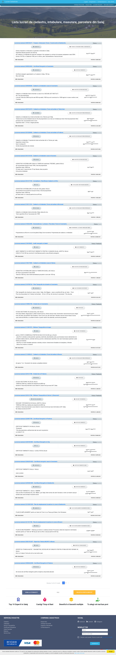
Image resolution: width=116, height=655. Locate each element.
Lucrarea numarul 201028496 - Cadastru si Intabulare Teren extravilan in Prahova (39, 132)
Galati (36, 247)
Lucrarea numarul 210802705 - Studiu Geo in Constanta (31, 304)
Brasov (37, 358)
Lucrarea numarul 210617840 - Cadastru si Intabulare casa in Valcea (35, 263)
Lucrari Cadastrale (11, 2)
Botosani (37, 208)
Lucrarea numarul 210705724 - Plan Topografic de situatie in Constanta (36, 284)
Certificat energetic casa (80, 465)
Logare (86, 2)
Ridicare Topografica (80, 331)
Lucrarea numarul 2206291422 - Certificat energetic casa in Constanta (36, 461)
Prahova (37, 136)
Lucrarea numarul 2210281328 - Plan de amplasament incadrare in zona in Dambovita (40, 504)
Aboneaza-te (95, 643)
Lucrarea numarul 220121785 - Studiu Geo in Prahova (30, 374)
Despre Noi (89, 5)
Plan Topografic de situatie (80, 288)
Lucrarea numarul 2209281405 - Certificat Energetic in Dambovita (34, 483)
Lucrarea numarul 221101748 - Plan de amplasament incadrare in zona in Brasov (38, 522)
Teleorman (36, 112)
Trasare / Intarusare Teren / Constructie (80, 46)
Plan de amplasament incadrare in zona (80, 508)
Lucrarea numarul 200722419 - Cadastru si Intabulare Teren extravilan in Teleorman (40, 109)
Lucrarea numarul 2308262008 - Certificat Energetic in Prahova (34, 563)
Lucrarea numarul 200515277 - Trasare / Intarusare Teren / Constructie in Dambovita (40, 43)
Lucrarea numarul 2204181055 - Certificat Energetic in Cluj (32, 442)
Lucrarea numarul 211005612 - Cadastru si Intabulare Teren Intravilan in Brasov (38, 354)
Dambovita (36, 46)
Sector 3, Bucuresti (37, 399)
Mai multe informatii (79, 653)
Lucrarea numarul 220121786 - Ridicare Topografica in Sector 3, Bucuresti (37, 395)
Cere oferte (111, 2)
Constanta (36, 70)
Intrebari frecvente (79, 5)
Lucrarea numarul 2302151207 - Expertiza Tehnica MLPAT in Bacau (35, 541)
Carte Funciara (8, 629)
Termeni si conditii (107, 637)
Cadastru (6, 621)
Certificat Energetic (80, 70)
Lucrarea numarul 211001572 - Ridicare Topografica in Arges (33, 327)
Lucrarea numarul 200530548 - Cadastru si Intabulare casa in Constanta (36, 86)
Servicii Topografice (9, 625)
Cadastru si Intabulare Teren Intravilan (80, 358)
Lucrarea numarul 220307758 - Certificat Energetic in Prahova (33, 418)
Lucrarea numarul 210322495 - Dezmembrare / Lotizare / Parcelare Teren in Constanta (41, 224)
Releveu (6, 631)
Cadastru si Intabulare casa (80, 89)
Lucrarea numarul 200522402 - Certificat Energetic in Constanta (34, 66)
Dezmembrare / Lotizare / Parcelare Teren (80, 227)
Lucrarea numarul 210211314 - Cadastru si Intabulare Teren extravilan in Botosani (39, 204)
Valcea (37, 266)
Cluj (37, 445)
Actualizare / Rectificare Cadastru (80, 184)
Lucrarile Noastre (97, 5)
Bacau (37, 545)
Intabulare (6, 623)
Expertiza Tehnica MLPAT (80, 545)
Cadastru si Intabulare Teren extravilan (80, 112)
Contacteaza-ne (102, 2)
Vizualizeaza (20, 59)
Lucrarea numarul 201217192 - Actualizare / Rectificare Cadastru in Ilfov (36, 181)
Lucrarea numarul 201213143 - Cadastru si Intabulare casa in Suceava (35, 155)
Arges (37, 331)
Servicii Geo (7, 633)
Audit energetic (80, 247)
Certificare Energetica (10, 627)
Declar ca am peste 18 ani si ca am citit (96, 637)
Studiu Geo (80, 307)
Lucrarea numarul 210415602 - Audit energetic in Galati (31, 243)
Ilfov (37, 184)
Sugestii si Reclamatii (46, 625)
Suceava (37, 159)
